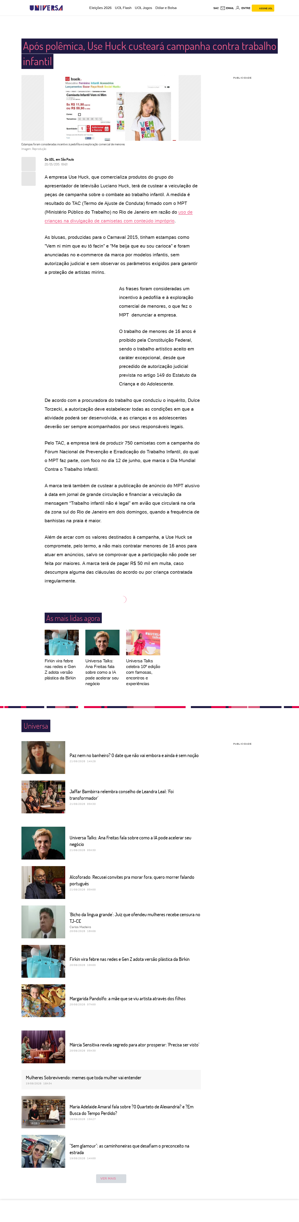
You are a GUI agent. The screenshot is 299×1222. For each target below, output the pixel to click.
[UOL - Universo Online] (66, 8)
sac (216, 8)
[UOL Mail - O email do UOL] (227, 8)
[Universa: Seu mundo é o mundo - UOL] (46, 8)
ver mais (108, 1178)
